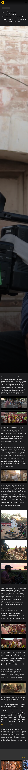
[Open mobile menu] (26, 2)
